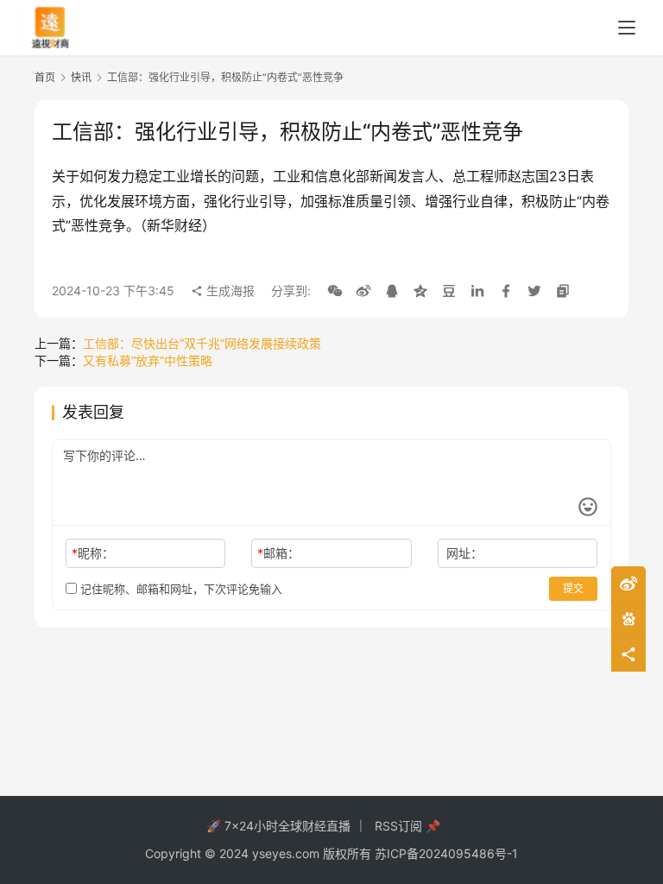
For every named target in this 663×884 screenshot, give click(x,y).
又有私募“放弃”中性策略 (147, 360)
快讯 (81, 77)
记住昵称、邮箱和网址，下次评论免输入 (179, 589)
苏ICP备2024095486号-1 (446, 853)
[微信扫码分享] (335, 290)
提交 (573, 588)
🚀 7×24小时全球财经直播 (278, 825)
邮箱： (278, 553)
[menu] (627, 27)
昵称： (93, 553)
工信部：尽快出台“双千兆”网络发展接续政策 (202, 343)
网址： (464, 553)
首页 (45, 77)
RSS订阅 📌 (407, 825)
